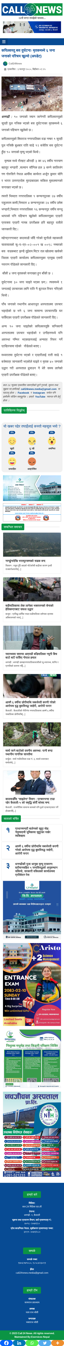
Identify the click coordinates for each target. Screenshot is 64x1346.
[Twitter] (44, 1343)
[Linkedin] (19, 1343)
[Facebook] (6, 1343)
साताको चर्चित (11, 818)
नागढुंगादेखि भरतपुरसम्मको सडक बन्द (25, 561)
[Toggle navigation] (4, 41)
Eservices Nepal (40, 1337)
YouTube (40, 396)
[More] (57, 1343)
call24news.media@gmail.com (39, 389)
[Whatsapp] (32, 1343)
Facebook (23, 392)
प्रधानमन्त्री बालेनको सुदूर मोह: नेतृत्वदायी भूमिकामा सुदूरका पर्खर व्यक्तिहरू (32, 832)
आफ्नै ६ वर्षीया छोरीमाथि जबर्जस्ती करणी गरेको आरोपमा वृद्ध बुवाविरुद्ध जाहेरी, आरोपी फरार (36, 850)
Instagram (39, 392)
